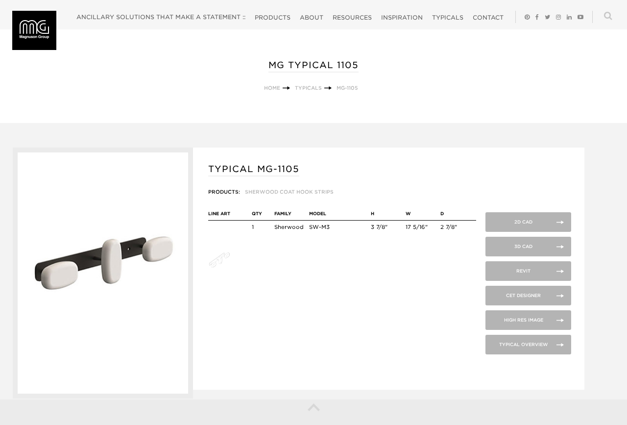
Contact (488, 17)
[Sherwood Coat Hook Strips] (224, 266)
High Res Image (523, 320)
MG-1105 (347, 88)
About (311, 17)
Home (272, 88)
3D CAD (523, 246)
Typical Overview (523, 344)
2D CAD (523, 222)
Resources (352, 17)
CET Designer (523, 295)
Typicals (447, 17)
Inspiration (402, 17)
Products (272, 17)
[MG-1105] (103, 396)
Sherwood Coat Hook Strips (289, 192)
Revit (523, 271)
